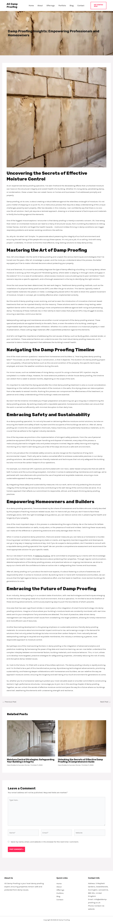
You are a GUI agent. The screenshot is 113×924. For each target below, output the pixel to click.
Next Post (105, 702)
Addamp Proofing (42, 556)
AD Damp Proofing (12, 5)
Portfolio (62, 5)
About (40, 5)
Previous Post (9, 702)
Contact (80, 5)
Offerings (50, 5)
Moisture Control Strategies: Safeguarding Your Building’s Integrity (30, 760)
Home (31, 5)
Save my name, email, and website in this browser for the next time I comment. (45, 842)
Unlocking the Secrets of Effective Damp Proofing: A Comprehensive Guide (80, 760)
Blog (72, 5)
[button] (98, 5)
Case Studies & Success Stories (18, 765)
